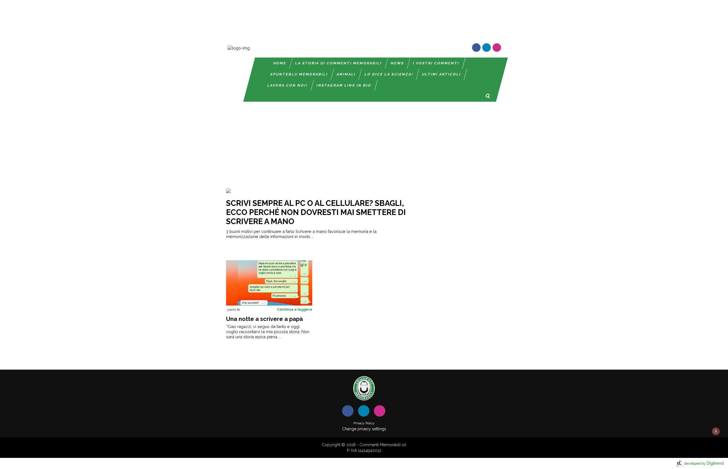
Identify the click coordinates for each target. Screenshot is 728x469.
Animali (346, 74)
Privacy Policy (364, 423)
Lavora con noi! (287, 85)
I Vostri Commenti (436, 63)
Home (280, 63)
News (397, 63)
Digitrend (704, 463)
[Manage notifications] (716, 431)
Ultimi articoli (441, 74)
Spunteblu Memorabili (299, 74)
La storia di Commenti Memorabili (338, 63)
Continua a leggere (294, 310)
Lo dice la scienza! (389, 74)
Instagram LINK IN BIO (344, 85)
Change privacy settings (364, 429)
